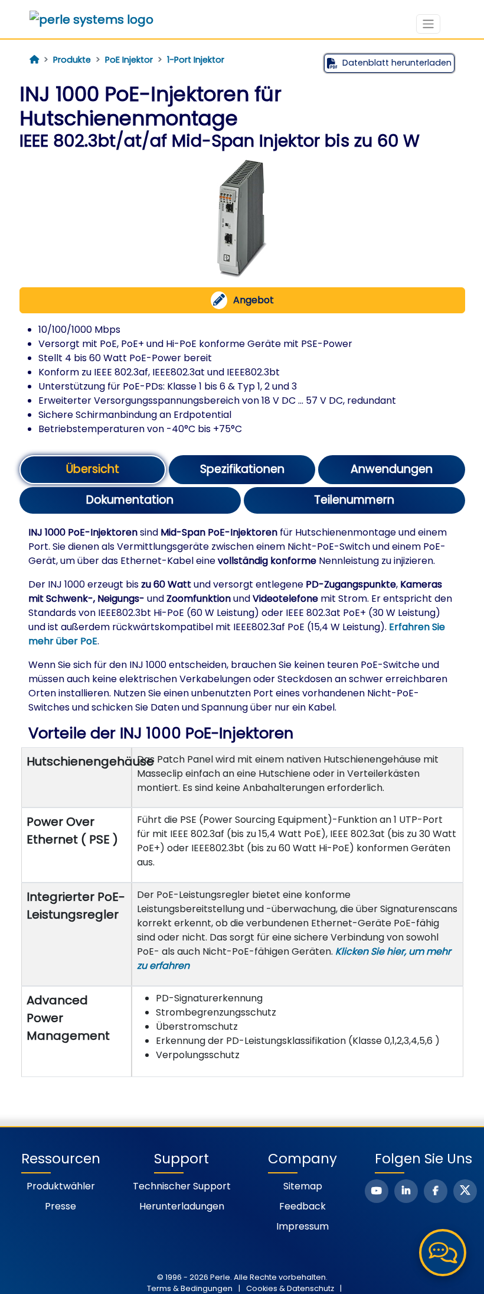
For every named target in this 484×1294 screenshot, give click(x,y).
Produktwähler (61, 1186)
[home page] (34, 60)
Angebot (253, 300)
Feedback (302, 1206)
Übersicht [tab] (92, 469)
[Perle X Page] (465, 1191)
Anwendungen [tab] (392, 469)
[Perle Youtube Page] (376, 1191)
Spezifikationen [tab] (242, 469)
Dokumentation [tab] (130, 500)
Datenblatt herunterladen (397, 63)
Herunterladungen (181, 1206)
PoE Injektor (129, 60)
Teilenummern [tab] (354, 500)
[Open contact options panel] (442, 1252)
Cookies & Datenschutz (290, 1288)
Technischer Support (182, 1186)
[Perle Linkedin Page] (406, 1191)
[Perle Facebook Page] (435, 1191)
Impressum (302, 1226)
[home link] (91, 19)
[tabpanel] (242, 801)
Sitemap (302, 1186)
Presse (60, 1206)
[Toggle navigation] (428, 24)
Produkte (72, 60)
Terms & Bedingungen (190, 1288)
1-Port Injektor (195, 60)
